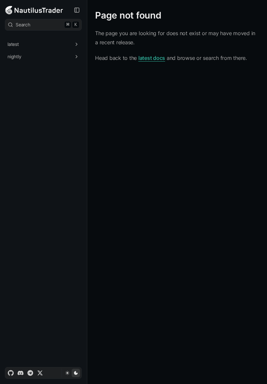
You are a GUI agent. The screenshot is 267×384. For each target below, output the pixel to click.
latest (13, 44)
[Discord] (20, 373)
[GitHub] (11, 373)
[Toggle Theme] (71, 373)
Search (46, 24)
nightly (14, 56)
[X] (40, 373)
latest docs (151, 58)
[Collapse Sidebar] (77, 10)
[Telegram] (30, 373)
